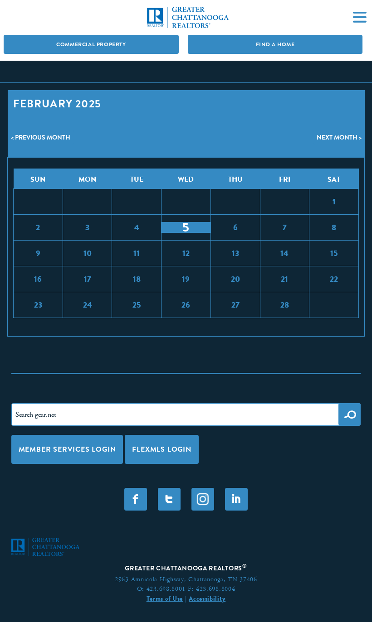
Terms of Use (165, 598)
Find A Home (275, 44)
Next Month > (339, 137)
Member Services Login (67, 449)
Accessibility (207, 598)
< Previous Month (40, 137)
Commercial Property (91, 44)
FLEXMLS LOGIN (161, 449)
